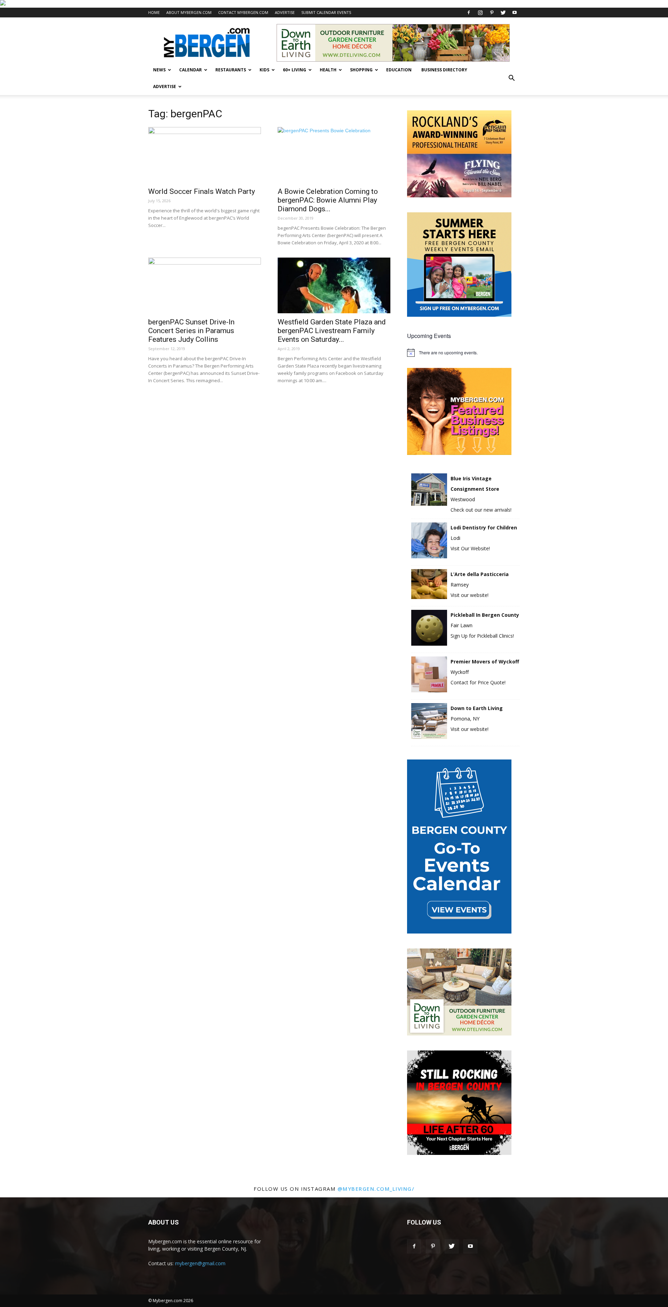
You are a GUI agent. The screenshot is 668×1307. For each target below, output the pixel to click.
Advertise (164, 86)
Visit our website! (469, 595)
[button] (511, 78)
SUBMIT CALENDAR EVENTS (326, 12)
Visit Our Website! (470, 548)
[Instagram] (480, 12)
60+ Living (294, 70)
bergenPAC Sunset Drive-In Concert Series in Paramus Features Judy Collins (191, 331)
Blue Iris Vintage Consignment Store (475, 483)
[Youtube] (514, 12)
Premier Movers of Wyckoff (485, 661)
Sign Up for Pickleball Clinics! (482, 635)
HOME (154, 12)
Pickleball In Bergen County (485, 615)
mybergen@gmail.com (200, 1263)
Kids (264, 70)
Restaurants (230, 70)
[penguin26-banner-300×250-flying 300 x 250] (459, 195)
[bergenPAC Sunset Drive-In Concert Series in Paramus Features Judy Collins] (204, 285)
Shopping (361, 70)
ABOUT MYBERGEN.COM (189, 12)
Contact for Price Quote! (478, 682)
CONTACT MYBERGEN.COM (243, 12)
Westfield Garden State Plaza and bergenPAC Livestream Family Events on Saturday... (332, 331)
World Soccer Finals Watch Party (201, 191)
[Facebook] (468, 12)
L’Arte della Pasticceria (480, 574)
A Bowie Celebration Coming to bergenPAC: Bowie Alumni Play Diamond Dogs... (328, 200)
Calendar (190, 70)
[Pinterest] (491, 12)
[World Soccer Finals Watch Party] (204, 155)
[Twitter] (503, 12)
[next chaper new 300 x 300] (459, 1153)
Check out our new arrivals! (481, 509)
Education (399, 70)
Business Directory (444, 70)
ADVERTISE (285, 12)
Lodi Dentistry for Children (484, 527)
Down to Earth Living (477, 708)
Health (328, 70)
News (159, 70)
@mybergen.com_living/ (376, 1188)
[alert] (463, 352)
